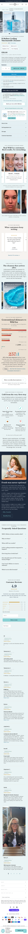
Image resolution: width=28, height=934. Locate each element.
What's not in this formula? (14, 570)
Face (7, 9)
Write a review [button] (14, 620)
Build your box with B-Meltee (14, 103)
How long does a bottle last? (14, 553)
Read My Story (7, 516)
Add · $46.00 (12, 118)
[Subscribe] (26, 897)
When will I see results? (14, 543)
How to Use (4, 123)
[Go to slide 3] (11, 33)
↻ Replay (6, 368)
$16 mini (11, 81)
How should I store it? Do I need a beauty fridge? (14, 558)
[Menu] (2, 4)
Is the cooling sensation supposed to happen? (14, 548)
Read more (4, 64)
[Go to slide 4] (12, 33)
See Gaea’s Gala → (21, 115)
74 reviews (13, 43)
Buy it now (14, 74)
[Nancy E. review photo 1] (14, 831)
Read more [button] (6, 697)
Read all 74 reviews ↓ (14, 255)
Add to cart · (18, 68)
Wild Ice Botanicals (11, 925)
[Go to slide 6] (14, 33)
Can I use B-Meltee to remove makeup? (14, 564)
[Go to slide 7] (15, 33)
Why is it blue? (14, 539)
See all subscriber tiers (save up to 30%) (13, 100)
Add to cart (21, 930)
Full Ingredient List (6, 127)
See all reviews (6, 611)
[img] (14, 641)
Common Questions (7, 135)
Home (3, 9)
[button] (22, 4)
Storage (4, 131)
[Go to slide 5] (13, 33)
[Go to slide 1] (9, 33)
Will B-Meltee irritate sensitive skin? (14, 534)
